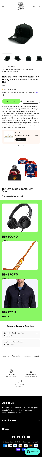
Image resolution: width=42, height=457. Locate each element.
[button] (34, 6)
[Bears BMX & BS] (21, 6)
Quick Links (9, 420)
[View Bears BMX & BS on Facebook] (23, 437)
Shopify (36, 442)
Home (4, 67)
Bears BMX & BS (16, 442)
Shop (5, 428)
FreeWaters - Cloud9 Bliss (22, 135)
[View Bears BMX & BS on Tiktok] (18, 437)
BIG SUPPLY (12, 67)
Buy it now (30, 101)
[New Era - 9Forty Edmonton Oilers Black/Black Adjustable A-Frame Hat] (7, 58)
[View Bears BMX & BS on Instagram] (13, 437)
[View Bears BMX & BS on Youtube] (28, 437)
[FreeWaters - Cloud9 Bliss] (9, 136)
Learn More (6, 240)
